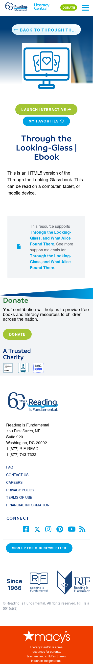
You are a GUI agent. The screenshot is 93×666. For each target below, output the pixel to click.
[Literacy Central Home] (41, 5)
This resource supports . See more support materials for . (51, 246)
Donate (17, 334)
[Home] (19, 5)
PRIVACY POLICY (20, 489)
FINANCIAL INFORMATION (27, 504)
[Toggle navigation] (85, 7)
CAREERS (14, 482)
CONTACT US (18, 474)
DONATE (69, 7)
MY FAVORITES (44, 121)
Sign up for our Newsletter (39, 548)
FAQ (9, 467)
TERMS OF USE (21, 497)
